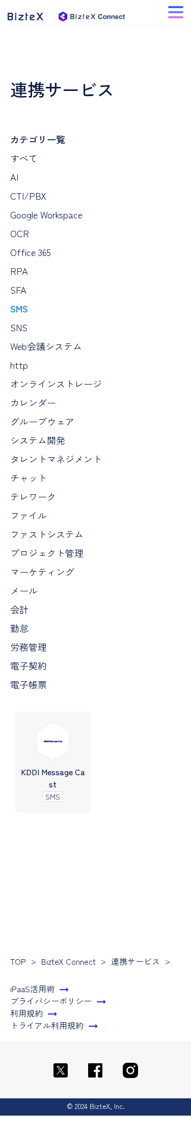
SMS (19, 308)
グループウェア (42, 421)
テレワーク (33, 496)
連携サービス (135, 961)
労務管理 (28, 646)
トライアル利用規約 (47, 1025)
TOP (18, 961)
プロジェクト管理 (47, 552)
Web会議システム (46, 346)
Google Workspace (46, 214)
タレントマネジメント (56, 458)
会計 (19, 609)
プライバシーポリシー (51, 1001)
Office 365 (30, 252)
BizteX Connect (68, 961)
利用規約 (26, 1013)
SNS (19, 327)
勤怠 (19, 628)
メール (24, 590)
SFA (18, 289)
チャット (28, 477)
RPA (19, 270)
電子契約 (28, 665)
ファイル (28, 515)
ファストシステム (47, 534)
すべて (24, 158)
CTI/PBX (28, 195)
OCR (19, 233)
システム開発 (37, 440)
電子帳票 (28, 684)
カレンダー (33, 402)
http (19, 364)
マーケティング (42, 571)
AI (14, 176)
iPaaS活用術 (32, 988)
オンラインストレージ (56, 383)
